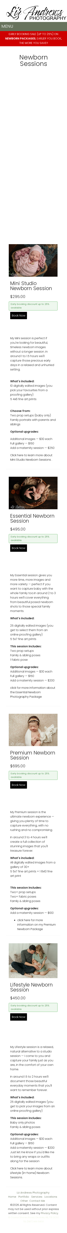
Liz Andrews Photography (33, 1192)
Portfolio (23, 1197)
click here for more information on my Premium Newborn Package (36, 924)
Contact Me (37, 1201)
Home (12, 1197)
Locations (50, 1197)
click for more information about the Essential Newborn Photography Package (32, 692)
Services (36, 1197)
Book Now (18, 315)
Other (24, 1201)
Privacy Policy (49, 1213)
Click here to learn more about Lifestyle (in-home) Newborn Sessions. (31, 1172)
